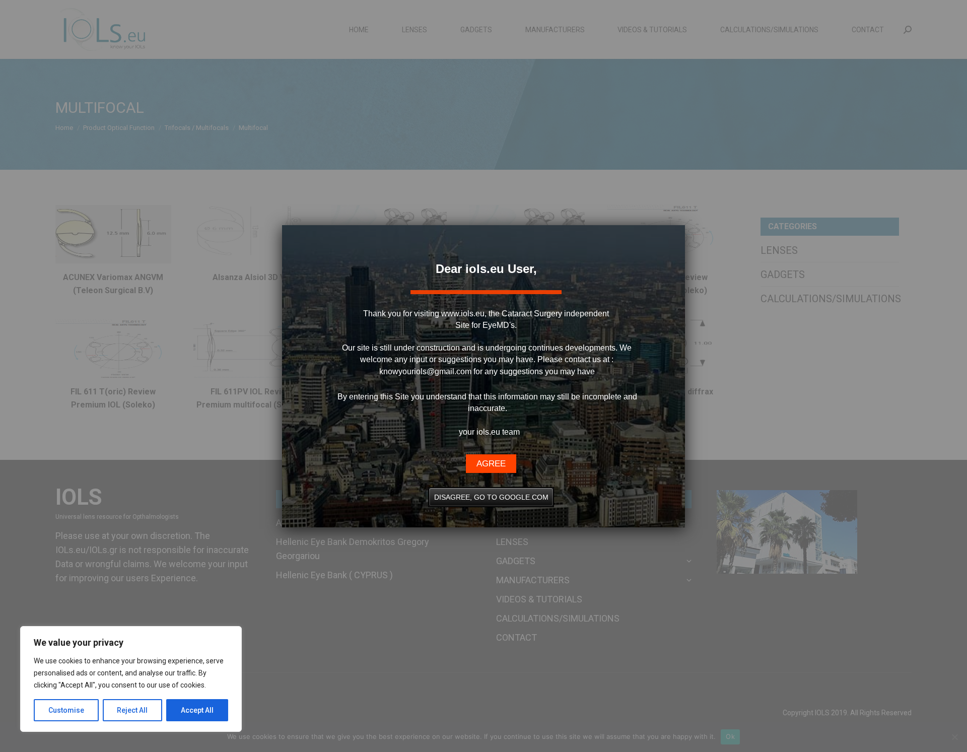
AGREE (491, 463)
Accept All (197, 710)
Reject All (132, 710)
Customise (66, 710)
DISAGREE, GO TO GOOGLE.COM (491, 497)
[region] (131, 679)
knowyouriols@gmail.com (425, 371)
